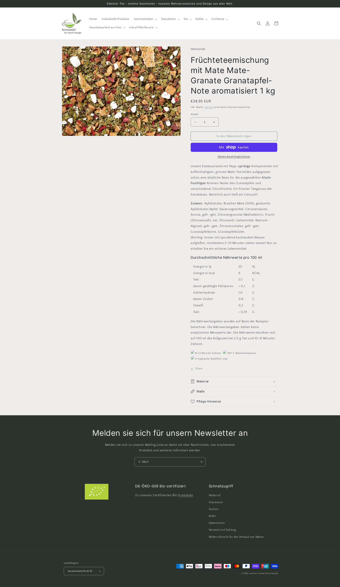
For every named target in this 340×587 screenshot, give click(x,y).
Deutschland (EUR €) (80, 571)
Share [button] (199, 368)
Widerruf (215, 495)
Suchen (214, 509)
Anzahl (194, 114)
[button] (145, 19)
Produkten (185, 495)
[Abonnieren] (201, 461)
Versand (209, 107)
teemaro (254, 573)
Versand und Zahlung (222, 529)
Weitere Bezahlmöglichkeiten (234, 156)
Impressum (216, 502)
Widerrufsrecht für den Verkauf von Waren (236, 537)
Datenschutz (217, 523)
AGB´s (212, 516)
